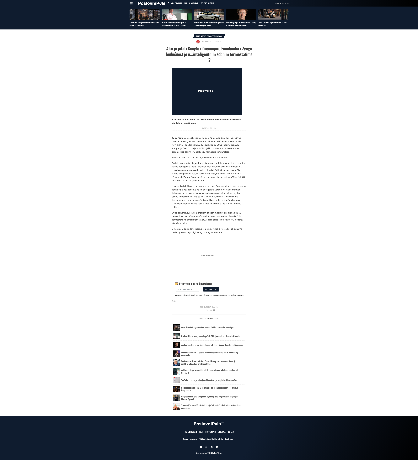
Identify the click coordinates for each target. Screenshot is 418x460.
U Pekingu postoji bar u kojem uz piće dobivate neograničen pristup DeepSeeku (209, 389)
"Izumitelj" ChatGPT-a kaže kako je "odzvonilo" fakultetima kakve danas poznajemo (211, 407)
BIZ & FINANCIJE (176, 3)
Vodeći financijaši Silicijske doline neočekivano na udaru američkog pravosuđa (209, 354)
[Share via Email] (214, 310)
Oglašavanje (229, 439)
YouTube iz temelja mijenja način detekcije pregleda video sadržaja (209, 380)
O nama (277, 3)
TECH (185, 3)
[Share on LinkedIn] (210, 310)
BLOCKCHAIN (193, 3)
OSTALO (211, 3)
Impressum (193, 439)
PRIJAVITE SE (211, 289)
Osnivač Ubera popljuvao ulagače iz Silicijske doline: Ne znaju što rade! (174, 24)
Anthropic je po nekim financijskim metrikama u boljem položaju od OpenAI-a (209, 371)
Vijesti (203, 36)
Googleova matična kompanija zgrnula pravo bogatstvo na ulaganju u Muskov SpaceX (209, 398)
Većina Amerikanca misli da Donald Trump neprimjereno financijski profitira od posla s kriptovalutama (209, 362)
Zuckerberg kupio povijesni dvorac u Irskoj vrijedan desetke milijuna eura (241, 24)
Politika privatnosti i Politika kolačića (211, 439)
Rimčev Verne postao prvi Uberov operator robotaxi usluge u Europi (209, 24)
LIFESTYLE (203, 3)
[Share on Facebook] (204, 310)
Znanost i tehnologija (215, 36)
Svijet (198, 36)
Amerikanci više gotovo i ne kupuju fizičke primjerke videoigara (207, 327)
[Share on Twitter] (207, 310)
